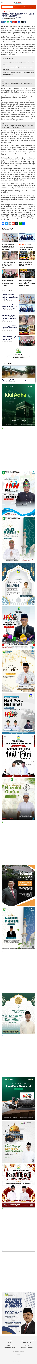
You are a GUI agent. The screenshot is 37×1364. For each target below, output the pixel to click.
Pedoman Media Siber (27, 1348)
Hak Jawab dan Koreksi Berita (27, 1340)
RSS (19, 1354)
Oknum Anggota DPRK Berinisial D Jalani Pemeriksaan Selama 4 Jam (8, 265)
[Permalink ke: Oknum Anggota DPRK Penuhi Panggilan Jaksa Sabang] (27, 255)
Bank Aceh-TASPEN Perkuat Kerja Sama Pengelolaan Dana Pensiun (8, 283)
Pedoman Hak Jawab (9, 1348)
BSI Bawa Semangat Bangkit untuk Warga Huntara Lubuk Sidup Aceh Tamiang (8, 247)
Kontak (27, 1345)
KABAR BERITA (22, 243)
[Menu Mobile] (2, 2)
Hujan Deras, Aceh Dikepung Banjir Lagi (14, 380)
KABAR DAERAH (6, 11)
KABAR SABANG (5, 261)
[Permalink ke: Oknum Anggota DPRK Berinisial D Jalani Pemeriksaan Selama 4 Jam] (10, 255)
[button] (2, 22)
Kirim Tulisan (27, 1342)
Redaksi (9, 1340)
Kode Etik (9, 1345)
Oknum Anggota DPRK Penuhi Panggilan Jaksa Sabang (26, 264)
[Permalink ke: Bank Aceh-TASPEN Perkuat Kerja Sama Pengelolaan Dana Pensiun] (10, 273)
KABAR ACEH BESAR (6, 279)
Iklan (9, 1342)
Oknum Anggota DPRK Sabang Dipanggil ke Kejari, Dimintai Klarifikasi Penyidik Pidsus (27, 283)
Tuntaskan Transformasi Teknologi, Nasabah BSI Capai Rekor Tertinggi (26, 247)
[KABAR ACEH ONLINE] (18, 2)
